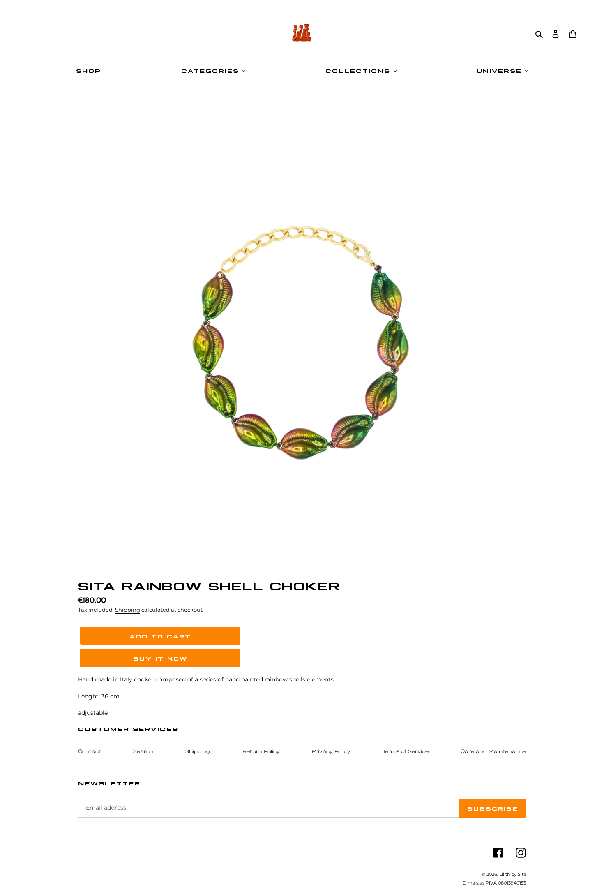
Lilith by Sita (512, 874)
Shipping (127, 609)
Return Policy (261, 751)
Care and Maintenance (493, 751)
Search (143, 751)
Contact (89, 751)
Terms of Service (406, 751)
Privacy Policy (331, 751)
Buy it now (160, 658)
